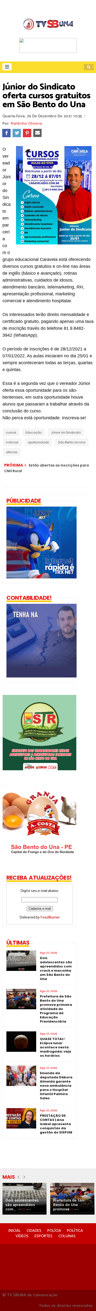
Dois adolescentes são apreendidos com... (22, 1205)
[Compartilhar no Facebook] (6, 133)
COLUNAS (67, 1236)
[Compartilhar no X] (17, 133)
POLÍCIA (54, 1230)
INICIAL (14, 1230)
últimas (11, 452)
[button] (7, 66)
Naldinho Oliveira (26, 123)
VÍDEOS (22, 1236)
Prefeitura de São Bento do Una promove (68, 1205)
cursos (11, 432)
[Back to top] (84, 1299)
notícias (12, 442)
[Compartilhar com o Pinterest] (27, 133)
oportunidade (38, 442)
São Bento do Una (71, 442)
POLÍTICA (75, 1230)
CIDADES (34, 1230)
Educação (34, 432)
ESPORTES (43, 1236)
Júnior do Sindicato (66, 432)
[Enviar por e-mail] (37, 133)
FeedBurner (50, 917)
